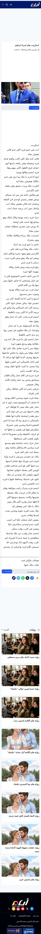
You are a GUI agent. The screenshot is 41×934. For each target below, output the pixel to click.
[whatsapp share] (23, 578)
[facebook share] (32, 578)
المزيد (6, 629)
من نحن (35, 916)
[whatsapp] (14, 578)
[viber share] (18, 578)
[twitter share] (27, 578)
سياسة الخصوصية (24, 916)
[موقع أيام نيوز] (33, 4)
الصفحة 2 (35, 108)
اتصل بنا (13, 916)
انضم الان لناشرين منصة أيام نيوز (27, 921)
